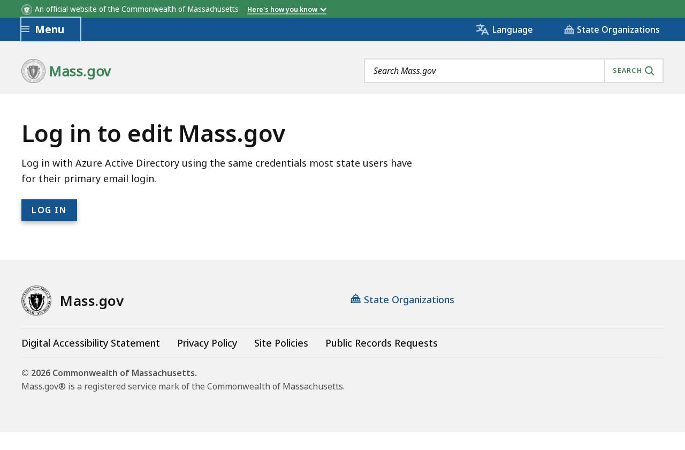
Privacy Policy (207, 342)
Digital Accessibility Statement (90, 342)
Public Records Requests (381, 342)
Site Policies (281, 342)
